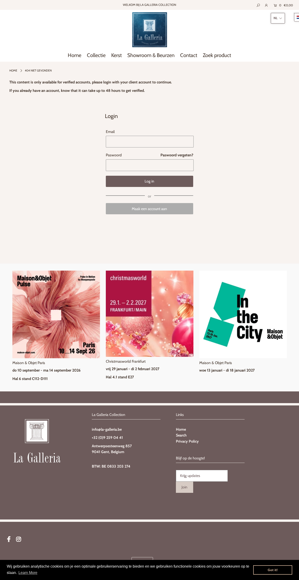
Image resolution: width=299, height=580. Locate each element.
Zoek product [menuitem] (217, 55)
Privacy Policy (187, 441)
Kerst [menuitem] (116, 55)
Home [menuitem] (74, 55)
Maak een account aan (149, 209)
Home (13, 70)
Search (181, 435)
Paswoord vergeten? (176, 155)
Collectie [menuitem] (96, 55)
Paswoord (114, 155)
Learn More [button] (27, 573)
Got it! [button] (273, 570)
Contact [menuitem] (188, 55)
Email (110, 131)
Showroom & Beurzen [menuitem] (150, 55)
